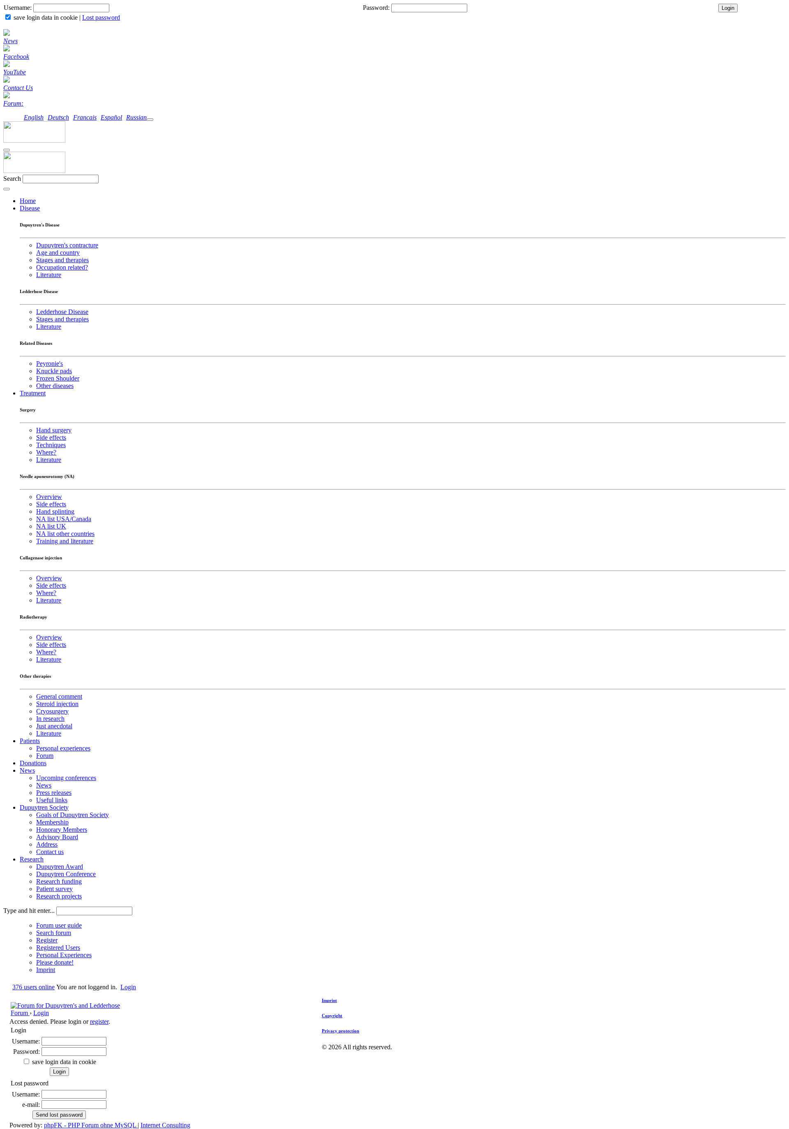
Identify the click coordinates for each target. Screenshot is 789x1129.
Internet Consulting (165, 1125)
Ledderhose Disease (62, 311)
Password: (376, 7)
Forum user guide (59, 925)
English (34, 117)
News (10, 40)
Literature (48, 274)
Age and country (58, 252)
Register (47, 940)
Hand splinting (55, 511)
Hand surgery (54, 430)
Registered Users (58, 947)
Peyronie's (49, 363)
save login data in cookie (46, 17)
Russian (136, 117)
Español (111, 117)
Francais (85, 117)
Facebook (16, 56)
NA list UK (51, 526)
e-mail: (31, 1104)
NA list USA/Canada (63, 518)
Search (12, 178)
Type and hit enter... (29, 910)
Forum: (13, 103)
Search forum (53, 932)
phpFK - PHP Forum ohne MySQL (91, 1125)
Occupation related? (62, 267)
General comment (59, 696)
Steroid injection (57, 703)
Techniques (51, 444)
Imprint (45, 969)
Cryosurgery (52, 711)
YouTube (14, 72)
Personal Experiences (64, 954)
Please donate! (55, 962)
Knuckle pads (54, 370)
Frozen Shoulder (57, 378)
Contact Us (18, 87)
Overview (49, 496)
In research (50, 718)
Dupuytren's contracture (67, 245)
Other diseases (55, 385)
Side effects (51, 437)
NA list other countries (65, 533)
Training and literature (64, 541)
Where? (46, 452)
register (99, 1021)
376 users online (33, 987)
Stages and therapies (62, 259)
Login (128, 987)
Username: (18, 7)
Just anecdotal (54, 726)
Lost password (101, 17)
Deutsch (58, 117)
